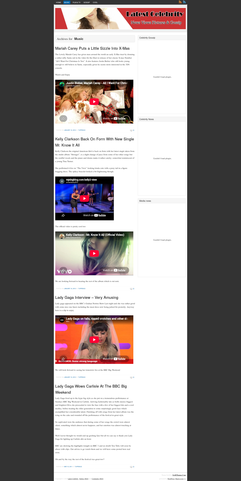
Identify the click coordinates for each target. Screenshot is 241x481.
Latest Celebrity (73, 479)
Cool (95, 2)
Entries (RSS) (84, 479)
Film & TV (76, 2)
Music (67, 2)
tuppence (81, 130)
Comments (184, 2)
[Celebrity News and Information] (120, 18)
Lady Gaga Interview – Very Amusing (86, 297)
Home (58, 2)
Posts (180, 2)
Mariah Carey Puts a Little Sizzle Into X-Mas (92, 48)
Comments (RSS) (97, 479)
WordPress (171, 479)
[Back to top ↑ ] (180, 479)
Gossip (87, 2)
